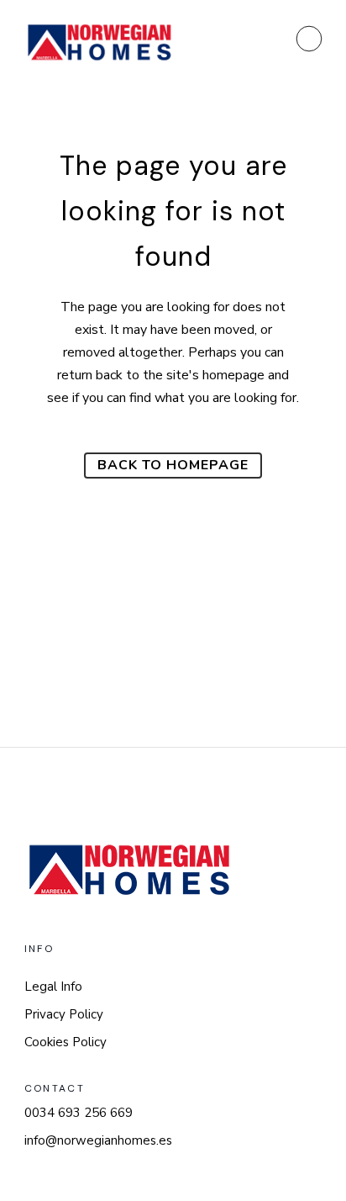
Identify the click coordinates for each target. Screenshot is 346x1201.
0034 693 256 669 (78, 1112)
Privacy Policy (63, 1014)
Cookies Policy (65, 1042)
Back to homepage (173, 465)
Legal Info (53, 986)
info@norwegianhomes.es (98, 1140)
